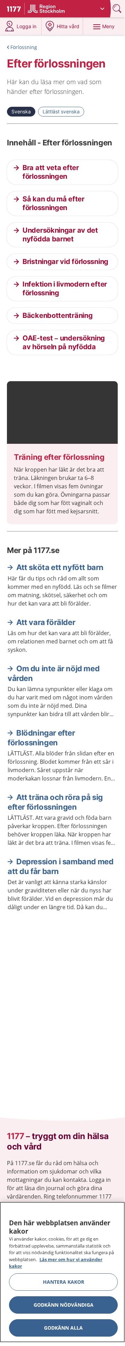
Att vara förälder (45, 622)
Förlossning (23, 47)
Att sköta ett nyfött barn (60, 567)
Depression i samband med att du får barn (60, 866)
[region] (62, 1272)
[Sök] (118, 8)
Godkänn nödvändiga (63, 1304)
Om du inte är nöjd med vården (53, 673)
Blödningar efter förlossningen (41, 737)
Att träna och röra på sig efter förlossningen (55, 802)
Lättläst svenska (61, 111)
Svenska (21, 111)
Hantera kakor (63, 1282)
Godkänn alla (63, 1327)
